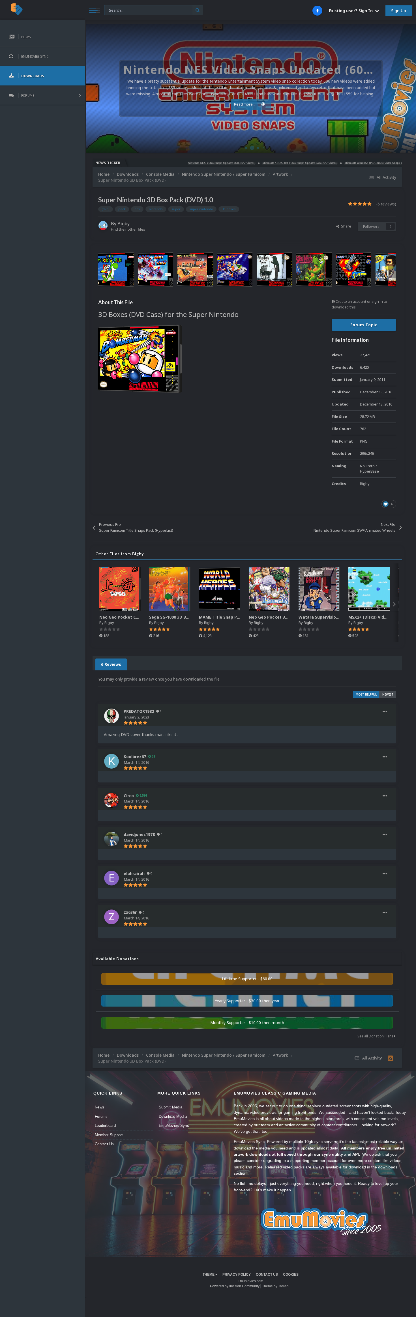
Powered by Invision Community (235, 1286)
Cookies (291, 1275)
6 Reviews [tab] (111, 664)
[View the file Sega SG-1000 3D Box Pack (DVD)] (169, 589)
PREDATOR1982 (139, 711)
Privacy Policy (236, 1275)
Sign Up (398, 10)
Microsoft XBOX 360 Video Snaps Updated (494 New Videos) (263, 162)
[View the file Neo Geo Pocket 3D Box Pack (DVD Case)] (269, 589)
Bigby (123, 223)
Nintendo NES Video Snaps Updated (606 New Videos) (185, 162)
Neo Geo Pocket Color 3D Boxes (131, 617)
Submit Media (170, 1107)
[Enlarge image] (140, 358)
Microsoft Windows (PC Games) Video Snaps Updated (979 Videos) (349, 162)
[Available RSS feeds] (390, 1058)
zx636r (130, 912)
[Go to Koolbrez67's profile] (111, 761)
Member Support (109, 1135)
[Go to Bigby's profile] (103, 225)
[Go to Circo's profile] (111, 800)
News (99, 1107)
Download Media (173, 1116)
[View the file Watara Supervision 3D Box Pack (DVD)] (319, 589)
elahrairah (134, 873)
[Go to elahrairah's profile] (111, 878)
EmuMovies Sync (174, 1125)
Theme (209, 1275)
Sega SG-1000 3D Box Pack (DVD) (181, 617)
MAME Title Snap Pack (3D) (226, 617)
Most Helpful (366, 694)
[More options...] (385, 711)
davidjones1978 (139, 834)
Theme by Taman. (276, 1286)
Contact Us (104, 1144)
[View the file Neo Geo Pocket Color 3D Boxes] (120, 589)
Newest (387, 694)
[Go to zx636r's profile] (111, 917)
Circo (405, 145)
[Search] (197, 10)
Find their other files (128, 229)
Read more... (244, 104)
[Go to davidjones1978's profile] (111, 839)
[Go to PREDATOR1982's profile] (111, 716)
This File (114, 9)
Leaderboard (105, 1125)
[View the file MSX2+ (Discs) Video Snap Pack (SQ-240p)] (369, 589)
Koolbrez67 (135, 756)
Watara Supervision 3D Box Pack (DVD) (338, 617)
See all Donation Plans (375, 1036)
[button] (396, 88)
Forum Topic (364, 324)
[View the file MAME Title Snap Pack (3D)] (219, 589)
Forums (101, 1116)
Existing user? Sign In (352, 10)
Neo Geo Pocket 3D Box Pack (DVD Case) (290, 617)
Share (345, 226)
